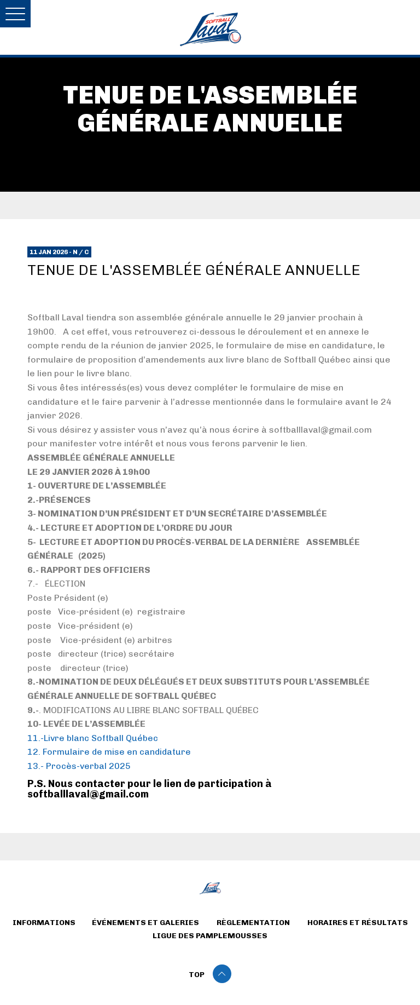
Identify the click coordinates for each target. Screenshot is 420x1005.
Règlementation (253, 922)
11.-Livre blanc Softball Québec (92, 738)
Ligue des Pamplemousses (210, 935)
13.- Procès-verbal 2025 (79, 766)
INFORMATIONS (44, 922)
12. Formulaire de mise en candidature (109, 751)
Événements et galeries (145, 922)
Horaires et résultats (357, 922)
